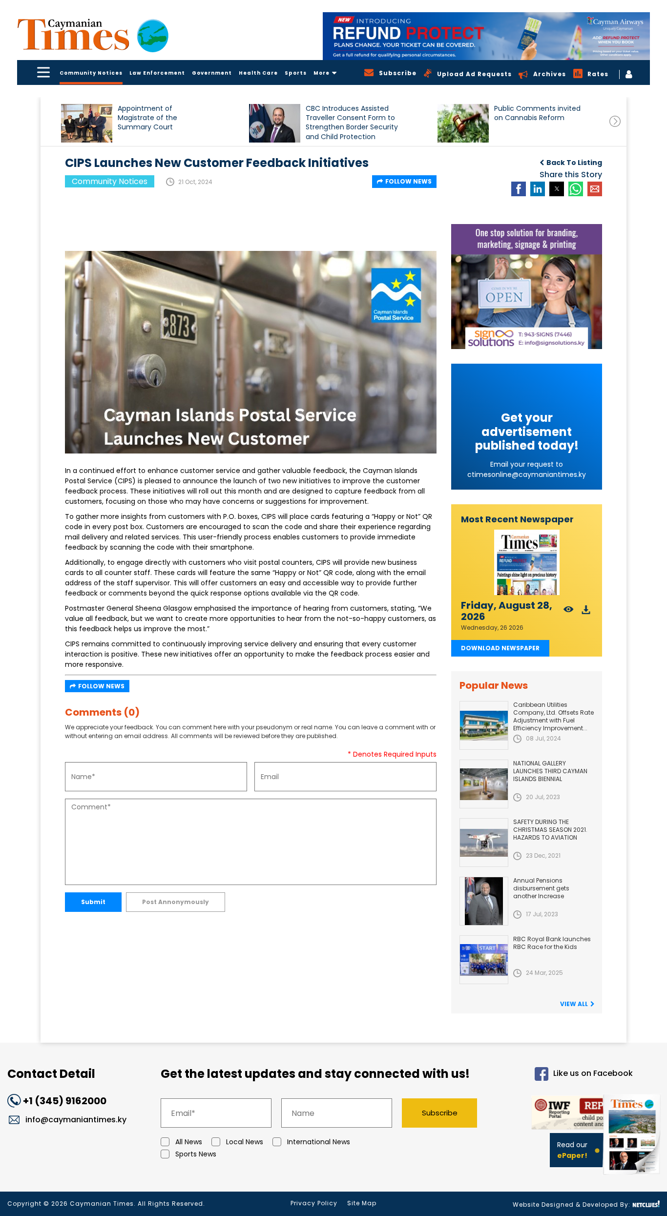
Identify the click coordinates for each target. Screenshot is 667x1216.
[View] (569, 612)
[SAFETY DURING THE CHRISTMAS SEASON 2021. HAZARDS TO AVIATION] (484, 842)
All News (188, 1142)
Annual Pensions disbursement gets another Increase (541, 888)
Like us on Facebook (593, 1073)
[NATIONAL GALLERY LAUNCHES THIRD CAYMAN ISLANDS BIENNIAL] (484, 784)
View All (574, 1004)
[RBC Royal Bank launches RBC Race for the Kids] (484, 960)
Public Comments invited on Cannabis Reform (537, 113)
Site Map (361, 1203)
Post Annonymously (175, 902)
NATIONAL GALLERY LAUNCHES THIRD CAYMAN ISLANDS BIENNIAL (550, 771)
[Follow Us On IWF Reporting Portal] (563, 1114)
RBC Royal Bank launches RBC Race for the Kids (552, 943)
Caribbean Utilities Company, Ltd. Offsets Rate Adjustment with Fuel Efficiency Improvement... (553, 716)
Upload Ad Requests (474, 74)
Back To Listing (574, 162)
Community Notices (91, 73)
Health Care (258, 73)
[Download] (586, 612)
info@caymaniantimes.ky (75, 1119)
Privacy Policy (314, 1203)
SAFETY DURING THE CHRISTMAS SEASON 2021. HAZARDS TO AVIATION (550, 830)
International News (318, 1142)
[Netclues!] (646, 1204)
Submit (93, 902)
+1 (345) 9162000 (64, 1101)
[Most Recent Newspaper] (526, 563)
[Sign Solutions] (526, 286)
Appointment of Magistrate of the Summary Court (147, 118)
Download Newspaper (500, 648)
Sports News (195, 1154)
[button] (86, 123)
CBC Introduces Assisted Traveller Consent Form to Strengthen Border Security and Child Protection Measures (352, 122)
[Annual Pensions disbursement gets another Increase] (484, 901)
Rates (597, 74)
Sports (296, 73)
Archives (549, 74)
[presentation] (615, 121)
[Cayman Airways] (486, 36)
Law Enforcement (157, 73)
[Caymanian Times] (92, 34)
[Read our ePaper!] (633, 1176)
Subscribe (440, 1113)
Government (212, 73)
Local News (244, 1142)
